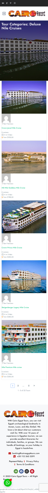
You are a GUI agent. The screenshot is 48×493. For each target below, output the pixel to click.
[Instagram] (27, 471)
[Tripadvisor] (16, 471)
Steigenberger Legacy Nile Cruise (15, 307)
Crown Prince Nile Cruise (12, 247)
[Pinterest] (32, 471)
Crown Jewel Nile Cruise (11, 128)
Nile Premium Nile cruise (12, 367)
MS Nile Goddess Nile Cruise (13, 187)
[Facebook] (21, 471)
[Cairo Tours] (6, 118)
